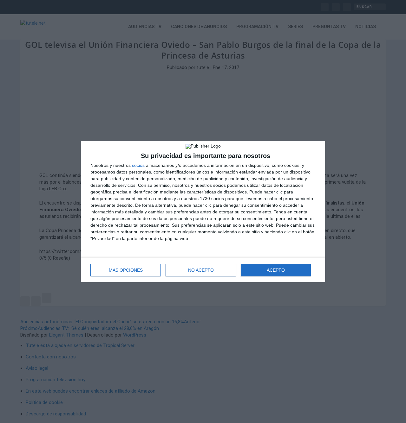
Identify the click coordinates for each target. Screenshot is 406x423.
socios (138, 165)
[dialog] (203, 211)
